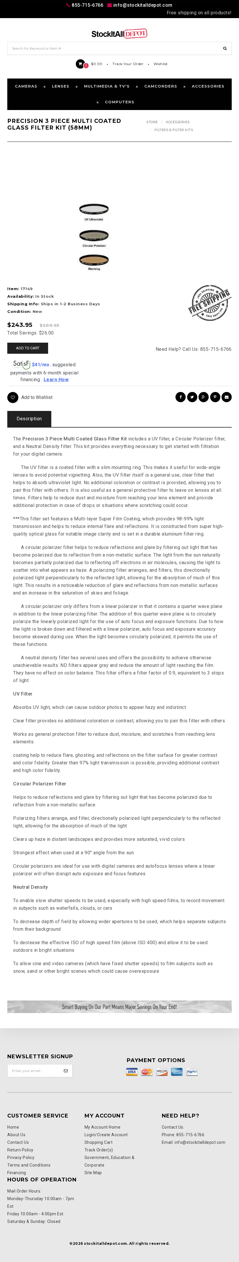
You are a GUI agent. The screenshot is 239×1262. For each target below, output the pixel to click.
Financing (16, 1172)
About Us (16, 1134)
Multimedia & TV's (107, 86)
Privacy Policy (20, 1157)
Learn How (56, 379)
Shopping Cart (99, 1142)
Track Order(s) (99, 1150)
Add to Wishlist (36, 397)
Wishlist (161, 64)
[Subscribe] (66, 1070)
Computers (119, 102)
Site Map (93, 1172)
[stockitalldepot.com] (120, 33)
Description (29, 418)
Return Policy (20, 1150)
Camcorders (160, 86)
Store (152, 122)
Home (13, 1127)
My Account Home (103, 1127)
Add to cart (27, 348)
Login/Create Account (106, 1134)
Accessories (208, 86)
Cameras (26, 86)
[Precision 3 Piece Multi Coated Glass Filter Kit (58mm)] (94, 237)
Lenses (60, 86)
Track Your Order (128, 64)
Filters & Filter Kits (173, 130)
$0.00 (94, 64)
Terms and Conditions (28, 1165)
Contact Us (18, 1142)
